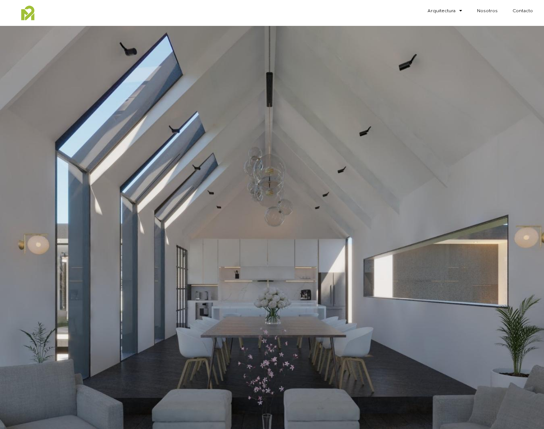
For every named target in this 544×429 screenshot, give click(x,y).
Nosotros (487, 10)
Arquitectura (441, 10)
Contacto (523, 10)
